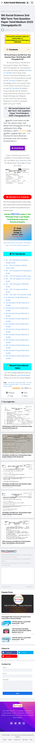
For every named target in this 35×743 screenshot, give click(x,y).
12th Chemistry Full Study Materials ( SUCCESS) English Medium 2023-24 (21, 630)
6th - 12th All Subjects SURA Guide (18, 276)
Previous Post (7, 587)
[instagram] (23, 723)
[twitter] (15, 723)
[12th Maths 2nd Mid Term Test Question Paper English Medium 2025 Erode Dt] (17, 501)
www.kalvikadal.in (23, 375)
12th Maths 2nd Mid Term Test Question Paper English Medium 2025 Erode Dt (16, 513)
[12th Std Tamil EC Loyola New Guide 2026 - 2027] (6, 639)
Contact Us (17, 739)
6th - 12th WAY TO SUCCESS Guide (18, 295)
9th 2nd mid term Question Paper (17, 383)
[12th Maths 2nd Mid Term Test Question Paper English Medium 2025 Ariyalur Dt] (17, 443)
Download (18, 148)
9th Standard (14, 88)
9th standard (11, 81)
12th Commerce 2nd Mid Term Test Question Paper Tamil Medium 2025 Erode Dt (16, 542)
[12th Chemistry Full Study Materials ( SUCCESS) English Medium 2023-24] (6, 630)
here (25, 160)
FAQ (30, 739)
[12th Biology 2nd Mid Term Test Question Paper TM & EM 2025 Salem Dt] (17, 415)
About (10, 739)
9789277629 (15, 214)
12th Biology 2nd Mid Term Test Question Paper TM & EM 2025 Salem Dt (17, 427)
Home (2, 11)
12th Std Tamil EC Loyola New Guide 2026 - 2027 (21, 638)
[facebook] (11, 723)
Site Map (25, 739)
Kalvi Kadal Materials (14, 2)
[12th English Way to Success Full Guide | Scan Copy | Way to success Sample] (17, 604)
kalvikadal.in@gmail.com (13, 40)
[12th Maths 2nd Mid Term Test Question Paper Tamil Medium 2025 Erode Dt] (17, 472)
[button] (2, 3)
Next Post (29, 587)
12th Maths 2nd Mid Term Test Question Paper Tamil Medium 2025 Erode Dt (16, 484)
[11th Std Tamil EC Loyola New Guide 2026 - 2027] (6, 623)
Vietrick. (17, 737)
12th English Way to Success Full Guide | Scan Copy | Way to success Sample (16, 617)
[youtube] (19, 723)
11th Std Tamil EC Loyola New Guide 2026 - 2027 (21, 622)
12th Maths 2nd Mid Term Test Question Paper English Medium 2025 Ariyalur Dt (16, 456)
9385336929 (17, 42)
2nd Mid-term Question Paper (13, 11)
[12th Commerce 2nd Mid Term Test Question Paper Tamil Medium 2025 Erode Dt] (17, 530)
